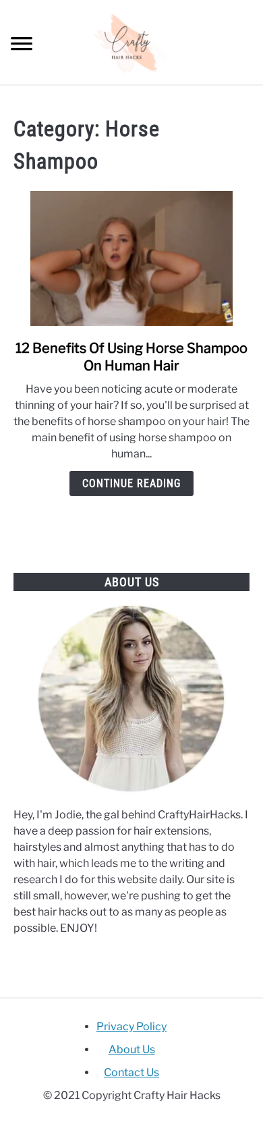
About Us (132, 1049)
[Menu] (21, 45)
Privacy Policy (131, 1026)
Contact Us (131, 1072)
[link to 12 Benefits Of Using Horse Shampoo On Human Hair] (131, 258)
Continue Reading (131, 483)
